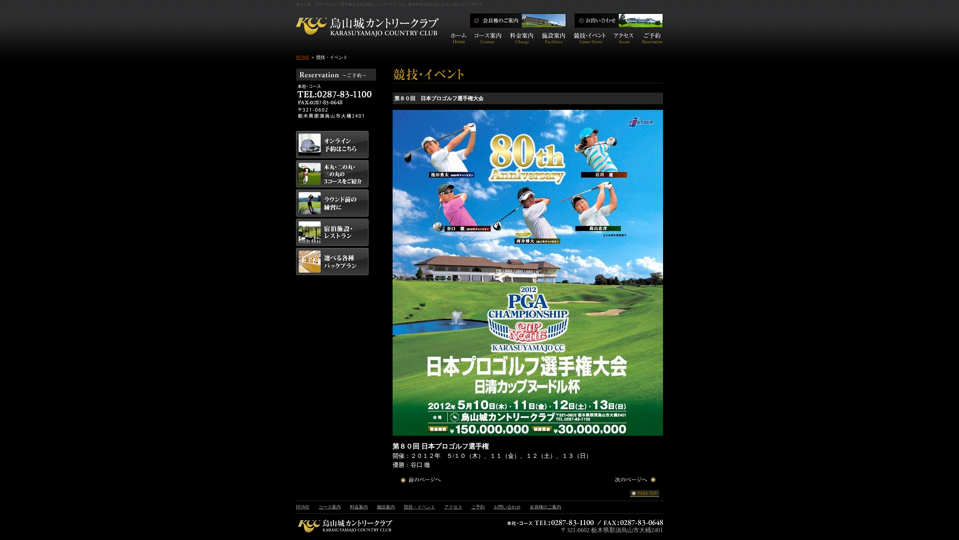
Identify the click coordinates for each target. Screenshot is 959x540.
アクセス (453, 507)
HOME (302, 57)
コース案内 (329, 507)
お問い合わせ (507, 507)
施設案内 (386, 507)
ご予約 (478, 507)
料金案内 (359, 507)
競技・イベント (419, 507)
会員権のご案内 (545, 507)
